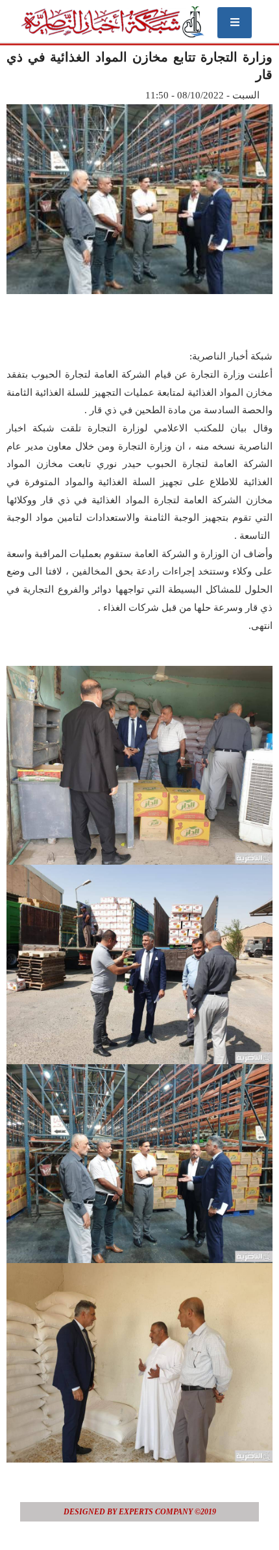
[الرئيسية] (112, 21)
